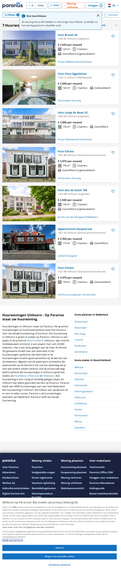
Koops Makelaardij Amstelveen (75, 61)
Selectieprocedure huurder (42, 495)
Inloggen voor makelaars (104, 477)
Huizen (78, 409)
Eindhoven (80, 345)
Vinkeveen (49, 375)
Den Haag (80, 333)
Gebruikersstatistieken (16, 488)
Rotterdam (81, 327)
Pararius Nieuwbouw (101, 483)
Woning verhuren (71, 477)
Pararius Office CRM (101, 472)
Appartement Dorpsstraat (75, 229)
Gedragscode (96, 488)
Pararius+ (37, 467)
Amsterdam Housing (69, 100)
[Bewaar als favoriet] (113, 36)
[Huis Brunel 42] (28, 48)
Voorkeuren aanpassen (60, 564)
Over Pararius (10, 467)
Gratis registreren (42, 477)
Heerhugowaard (84, 391)
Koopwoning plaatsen (74, 472)
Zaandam (80, 427)
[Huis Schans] (28, 164)
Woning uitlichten (71, 483)
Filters (11, 14)
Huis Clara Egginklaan (72, 73)
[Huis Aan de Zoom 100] (28, 203)
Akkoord (59, 547)
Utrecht (79, 339)
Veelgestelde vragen (43, 472)
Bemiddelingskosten (44, 488)
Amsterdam (81, 321)
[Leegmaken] (32, 5)
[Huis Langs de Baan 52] (28, 125)
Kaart (56, 5)
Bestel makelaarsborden (103, 493)
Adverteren (8, 472)
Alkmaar (79, 367)
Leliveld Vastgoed (67, 255)
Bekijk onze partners (12, 540)
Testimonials (97, 467)
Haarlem (79, 379)
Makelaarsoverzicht (72, 488)
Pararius (12, 5)
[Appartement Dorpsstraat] (28, 242)
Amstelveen (81, 351)
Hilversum (33, 375)
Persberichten (10, 477)
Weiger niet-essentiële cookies (59, 556)
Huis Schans (66, 151)
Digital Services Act (13, 493)
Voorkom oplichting (43, 483)
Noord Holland (35, 340)
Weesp (78, 421)
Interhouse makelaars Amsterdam (77, 294)
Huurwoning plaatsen (74, 467)
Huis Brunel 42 (67, 35)
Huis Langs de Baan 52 (73, 112)
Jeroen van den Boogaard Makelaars (78, 217)
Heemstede (81, 385)
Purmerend (81, 415)
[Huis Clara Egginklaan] (28, 87)
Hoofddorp (20, 375)
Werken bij (8, 483)
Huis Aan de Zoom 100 (72, 190)
